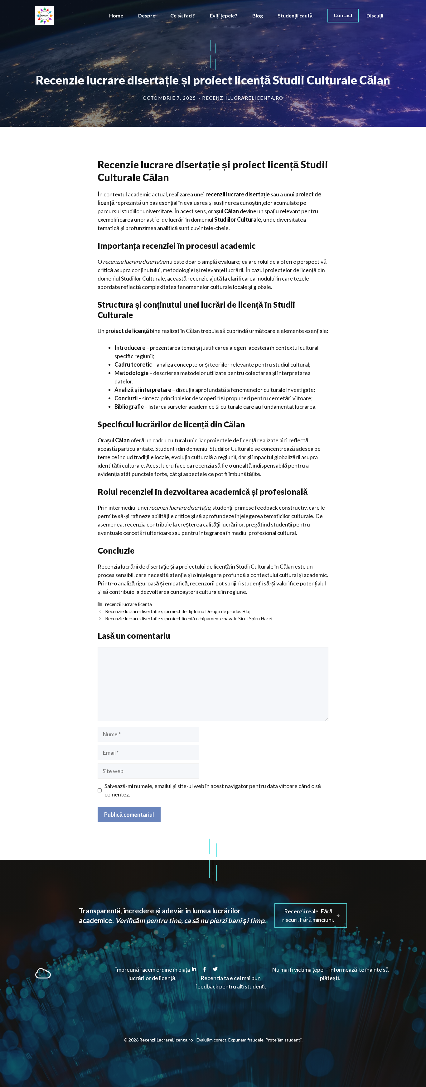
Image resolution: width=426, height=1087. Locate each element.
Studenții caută (295, 15)
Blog (257, 15)
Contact (343, 15)
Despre (146, 15)
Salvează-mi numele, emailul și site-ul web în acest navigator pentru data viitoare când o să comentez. (212, 790)
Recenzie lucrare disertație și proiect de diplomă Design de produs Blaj (177, 611)
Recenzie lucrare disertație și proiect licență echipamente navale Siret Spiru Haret (189, 618)
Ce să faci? (182, 15)
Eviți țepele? (223, 15)
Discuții (374, 15)
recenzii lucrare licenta (128, 604)
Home (116, 15)
